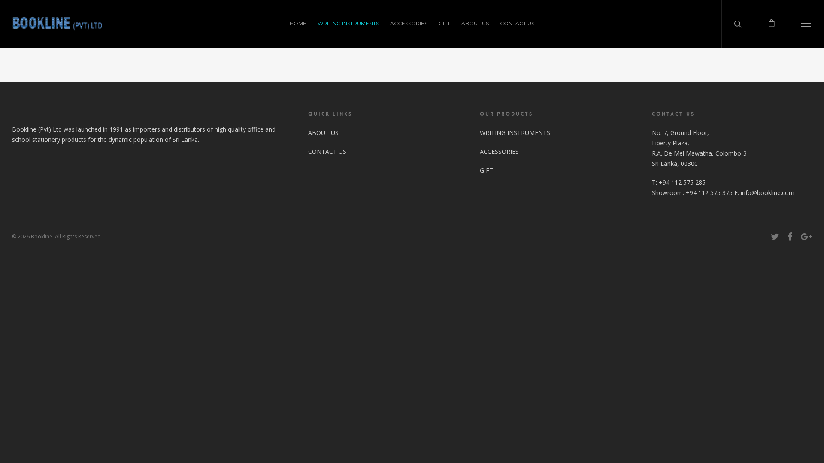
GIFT (444, 23)
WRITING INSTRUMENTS (348, 23)
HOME (298, 23)
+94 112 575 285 (682, 182)
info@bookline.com (767, 193)
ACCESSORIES (408, 23)
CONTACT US (517, 23)
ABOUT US (475, 23)
